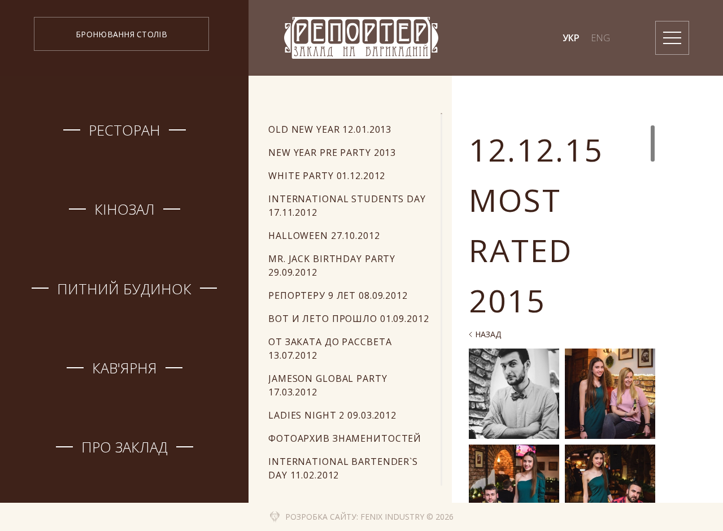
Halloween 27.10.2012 (324, 235)
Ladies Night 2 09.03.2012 (332, 415)
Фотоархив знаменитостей (344, 438)
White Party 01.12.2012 (326, 175)
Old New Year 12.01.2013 (329, 129)
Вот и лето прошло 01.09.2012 (348, 318)
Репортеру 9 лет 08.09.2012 (338, 295)
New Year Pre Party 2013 (332, 152)
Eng (600, 38)
